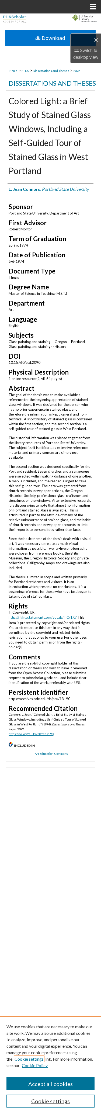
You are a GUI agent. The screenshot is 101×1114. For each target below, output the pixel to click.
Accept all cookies (50, 1084)
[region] (50, 1065)
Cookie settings (29, 1058)
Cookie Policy (35, 1065)
